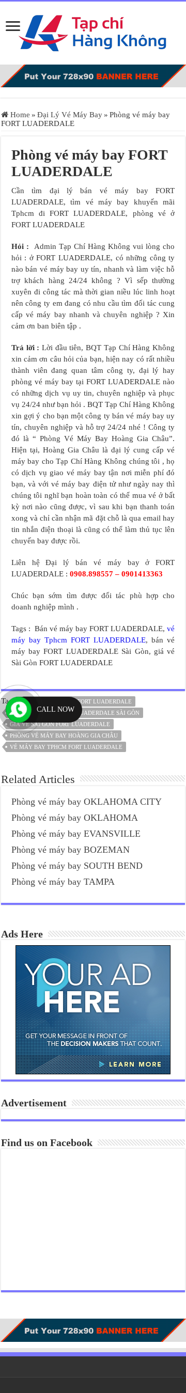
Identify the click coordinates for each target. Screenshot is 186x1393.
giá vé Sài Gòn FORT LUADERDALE (60, 724)
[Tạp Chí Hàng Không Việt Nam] (93, 31)
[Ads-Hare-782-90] (93, 75)
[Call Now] (19, 710)
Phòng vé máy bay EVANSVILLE (76, 833)
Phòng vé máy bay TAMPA (63, 882)
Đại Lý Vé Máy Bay (69, 115)
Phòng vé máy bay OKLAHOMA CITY (86, 801)
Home (19, 115)
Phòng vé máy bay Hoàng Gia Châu (64, 735)
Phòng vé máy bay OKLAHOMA (74, 817)
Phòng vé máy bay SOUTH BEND (77, 865)
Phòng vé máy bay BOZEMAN (70, 849)
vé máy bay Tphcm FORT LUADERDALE (66, 747)
